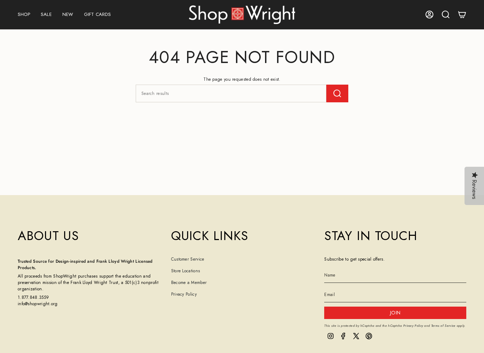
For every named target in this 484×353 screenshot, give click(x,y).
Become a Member (189, 282)
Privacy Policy (184, 294)
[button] (23, 14)
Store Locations (185, 271)
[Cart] (462, 14)
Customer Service (187, 259)
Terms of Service (443, 325)
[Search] (337, 93)
